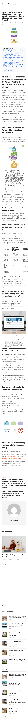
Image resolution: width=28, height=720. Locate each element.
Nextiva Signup (12, 456)
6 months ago (10, 22)
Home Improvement (7, 550)
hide (11, 48)
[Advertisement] (14, 580)
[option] (14, 548)
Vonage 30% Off (6, 458)
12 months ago (10, 559)
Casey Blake (4, 22)
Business (4, 9)
